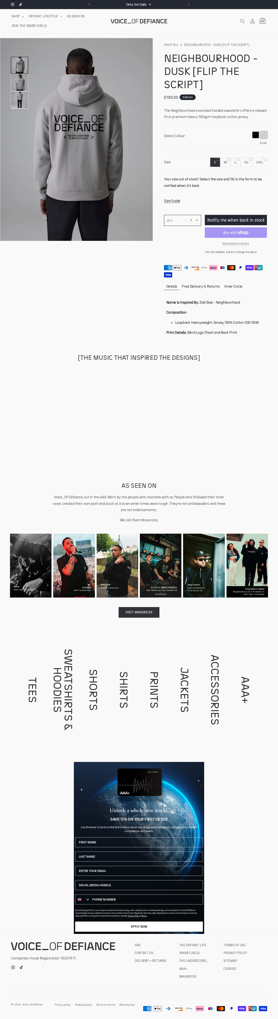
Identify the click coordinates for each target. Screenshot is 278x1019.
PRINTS (154, 689)
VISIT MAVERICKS (139, 612)
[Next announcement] (189, 4)
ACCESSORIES (215, 689)
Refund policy (127, 1004)
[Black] (255, 135)
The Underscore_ (193, 961)
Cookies (229, 969)
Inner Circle (189, 953)
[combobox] (82, 899)
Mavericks (187, 976)
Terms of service (105, 1004)
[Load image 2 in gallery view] (19, 82)
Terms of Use (234, 945)
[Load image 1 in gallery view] (19, 65)
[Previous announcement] (89, 4)
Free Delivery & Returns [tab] (201, 286)
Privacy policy (62, 1004)
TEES (32, 690)
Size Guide (172, 200)
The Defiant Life (192, 945)
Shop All (171, 45)
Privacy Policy (134, 915)
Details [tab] (171, 286)
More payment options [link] (235, 243)
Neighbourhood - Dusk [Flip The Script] (216, 45)
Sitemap (230, 961)
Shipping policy (83, 1004)
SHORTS (93, 690)
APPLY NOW (139, 926)
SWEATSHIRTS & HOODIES (63, 690)
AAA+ (245, 689)
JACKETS (184, 689)
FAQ (138, 945)
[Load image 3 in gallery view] (19, 99)
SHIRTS (123, 689)
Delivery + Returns (150, 961)
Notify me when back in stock (236, 219)
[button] (17, 16)
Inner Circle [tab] (233, 286)
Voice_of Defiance (32, 1004)
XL (248, 163)
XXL (261, 163)
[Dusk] (263, 135)
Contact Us (144, 953)
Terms (144, 915)
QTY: (170, 220)
